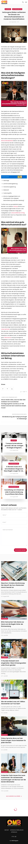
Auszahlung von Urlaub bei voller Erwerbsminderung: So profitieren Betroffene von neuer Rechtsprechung (14, 492)
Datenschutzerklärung (16, 830)
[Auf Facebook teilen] (2, 388)
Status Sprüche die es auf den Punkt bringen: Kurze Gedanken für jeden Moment (13, 740)
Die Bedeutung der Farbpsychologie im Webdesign (14, 418)
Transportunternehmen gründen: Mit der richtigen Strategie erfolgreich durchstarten (14, 445)
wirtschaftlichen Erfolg (18, 213)
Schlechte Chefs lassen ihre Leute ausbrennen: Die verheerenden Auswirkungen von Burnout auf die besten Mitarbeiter (13, 778)
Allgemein (7, 9)
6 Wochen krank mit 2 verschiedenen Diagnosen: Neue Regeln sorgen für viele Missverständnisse (14, 469)
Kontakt (7, 830)
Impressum (14, 832)
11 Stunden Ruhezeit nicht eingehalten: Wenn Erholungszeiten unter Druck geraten (13, 663)
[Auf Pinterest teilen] (7, 388)
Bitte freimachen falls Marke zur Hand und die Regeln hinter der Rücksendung (12, 624)
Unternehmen (5, 329)
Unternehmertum (17, 9)
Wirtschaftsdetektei (7, 141)
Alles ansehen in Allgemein (13, 796)
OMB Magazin (14, 840)
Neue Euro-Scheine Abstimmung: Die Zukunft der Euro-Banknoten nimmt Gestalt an (13, 585)
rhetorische (7, 337)
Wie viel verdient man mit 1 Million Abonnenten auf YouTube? (13, 703)
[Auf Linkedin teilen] (12, 388)
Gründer (13, 440)
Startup (15, 206)
